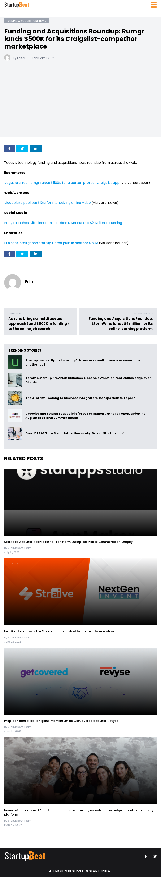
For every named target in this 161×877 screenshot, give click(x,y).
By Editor (19, 58)
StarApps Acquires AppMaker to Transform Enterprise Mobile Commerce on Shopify (68, 542)
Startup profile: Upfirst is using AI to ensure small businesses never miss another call (83, 362)
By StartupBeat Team (17, 548)
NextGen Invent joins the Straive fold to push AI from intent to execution (59, 631)
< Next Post (15, 313)
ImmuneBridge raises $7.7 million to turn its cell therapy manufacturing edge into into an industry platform (78, 812)
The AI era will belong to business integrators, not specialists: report (80, 398)
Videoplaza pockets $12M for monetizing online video (47, 202)
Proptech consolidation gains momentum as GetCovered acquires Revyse (61, 721)
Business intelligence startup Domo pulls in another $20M (51, 242)
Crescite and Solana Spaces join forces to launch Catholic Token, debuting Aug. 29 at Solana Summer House (85, 416)
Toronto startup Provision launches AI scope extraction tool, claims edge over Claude (88, 380)
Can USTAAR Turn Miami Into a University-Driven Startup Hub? (74, 433)
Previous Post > (143, 313)
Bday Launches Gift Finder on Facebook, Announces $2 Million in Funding (63, 222)
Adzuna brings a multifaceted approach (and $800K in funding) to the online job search (38, 323)
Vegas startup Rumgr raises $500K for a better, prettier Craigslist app (61, 182)
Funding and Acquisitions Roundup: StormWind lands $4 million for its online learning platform (121, 323)
